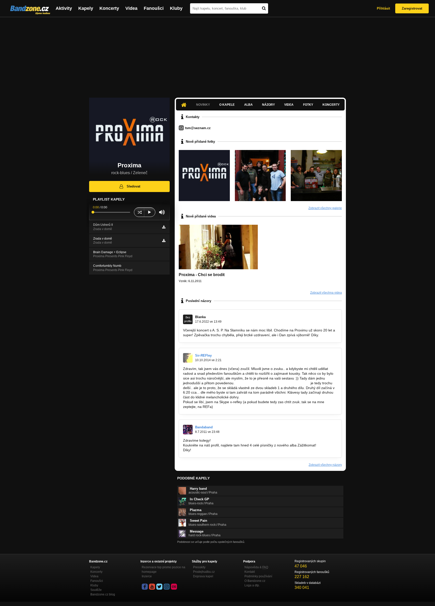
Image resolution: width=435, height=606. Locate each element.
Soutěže (96, 590)
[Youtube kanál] (152, 587)
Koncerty (109, 8)
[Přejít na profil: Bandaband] (188, 429)
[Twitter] (159, 587)
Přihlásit (383, 8)
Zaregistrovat (412, 8)
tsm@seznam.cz (198, 128)
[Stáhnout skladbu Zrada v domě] (164, 240)
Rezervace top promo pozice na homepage (163, 569)
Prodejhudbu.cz (204, 572)
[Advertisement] (217, 55)
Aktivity (64, 8)
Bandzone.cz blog (102, 594)
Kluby (176, 8)
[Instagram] (167, 587)
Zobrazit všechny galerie (325, 208)
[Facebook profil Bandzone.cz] (145, 587)
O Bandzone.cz (254, 581)
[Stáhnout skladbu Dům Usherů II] (164, 227)
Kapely (85, 8)
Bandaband (204, 427)
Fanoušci (154, 8)
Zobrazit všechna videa (326, 292)
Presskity (199, 567)
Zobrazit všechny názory (325, 465)
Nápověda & (256, 567)
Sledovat (133, 186)
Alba (248, 104)
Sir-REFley (203, 355)
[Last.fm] (174, 587)
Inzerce (147, 576)
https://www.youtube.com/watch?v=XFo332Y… (272, 383)
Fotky (308, 104)
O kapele (227, 104)
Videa (131, 8)
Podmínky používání (258, 576)
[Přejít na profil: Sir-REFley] (188, 358)
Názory (268, 104)
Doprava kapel (203, 576)
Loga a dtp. (252, 585)
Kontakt (249, 572)
